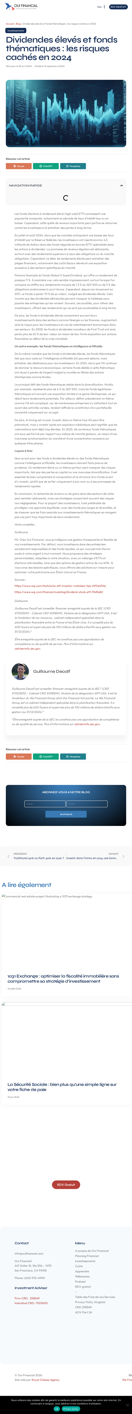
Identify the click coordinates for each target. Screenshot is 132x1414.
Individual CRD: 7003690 (31, 1303)
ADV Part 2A (83, 1312)
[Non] (127, 1405)
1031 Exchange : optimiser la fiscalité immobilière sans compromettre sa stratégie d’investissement (63, 978)
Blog (18, 23)
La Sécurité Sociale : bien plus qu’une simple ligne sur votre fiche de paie (62, 1087)
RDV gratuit (83, 1286)
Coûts (79, 1266)
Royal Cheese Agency (46, 1380)
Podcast (80, 1281)
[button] (121, 185)
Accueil (10, 23)
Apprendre (82, 1271)
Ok (56, 1409)
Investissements (16, 30)
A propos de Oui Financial (92, 1251)
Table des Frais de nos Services (95, 1297)
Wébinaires (82, 1276)
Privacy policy (71, 1409)
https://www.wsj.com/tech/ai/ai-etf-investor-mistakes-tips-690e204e (60, 586)
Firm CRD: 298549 (27, 1298)
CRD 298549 (83, 1307)
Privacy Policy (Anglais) (90, 1302)
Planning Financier (87, 1256)
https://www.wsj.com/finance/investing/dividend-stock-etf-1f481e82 (59, 592)
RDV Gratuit (118, 6)
